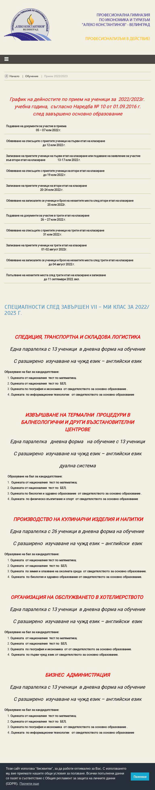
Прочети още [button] (29, 783)
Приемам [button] (140, 776)
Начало (14, 76)
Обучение (31, 76)
